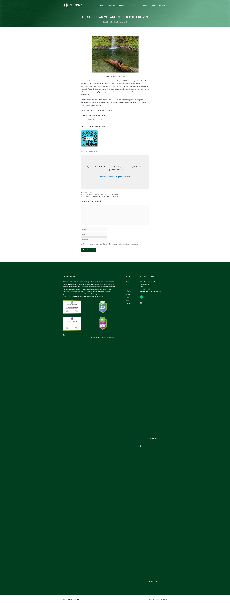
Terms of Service (162, 599)
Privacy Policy (152, 599)
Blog (153, 5)
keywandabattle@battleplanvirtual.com (115, 177)
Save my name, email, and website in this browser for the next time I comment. (110, 244)
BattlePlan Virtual (120, 22)
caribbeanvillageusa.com (89, 151)
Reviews (133, 5)
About (121, 5)
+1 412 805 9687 (145, 289)
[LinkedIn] (141, 297)
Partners (144, 5)
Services (112, 5)
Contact (162, 5)
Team (129, 291)
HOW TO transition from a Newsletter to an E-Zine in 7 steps (101, 194)
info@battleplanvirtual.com (152, 291)
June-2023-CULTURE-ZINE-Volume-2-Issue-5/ (93, 120)
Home (102, 5)
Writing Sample (87, 192)
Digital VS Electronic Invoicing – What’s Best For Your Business (101, 196)
